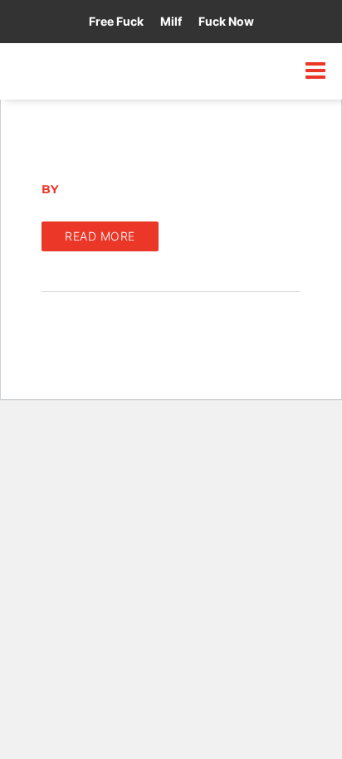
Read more (100, 236)
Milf (171, 21)
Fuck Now (226, 21)
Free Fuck (116, 21)
